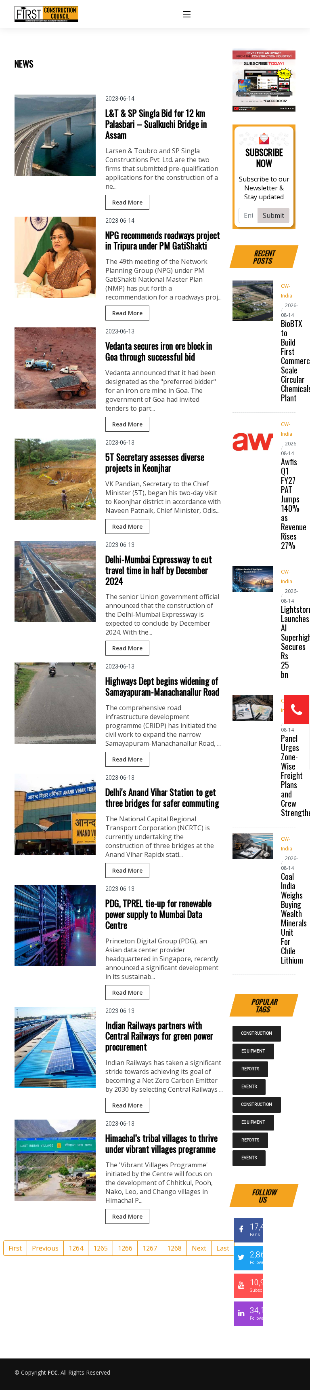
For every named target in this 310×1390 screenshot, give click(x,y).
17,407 (256, 1229)
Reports (250, 1069)
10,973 (256, 1285)
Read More (127, 202)
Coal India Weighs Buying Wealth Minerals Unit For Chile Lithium (294, 918)
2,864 (256, 1257)
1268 (174, 1248)
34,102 (256, 1313)
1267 (149, 1248)
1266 (125, 1248)
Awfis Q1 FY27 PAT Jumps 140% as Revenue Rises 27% (293, 503)
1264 (76, 1248)
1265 (100, 1248)
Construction (256, 1033)
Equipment (253, 1051)
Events (249, 1087)
